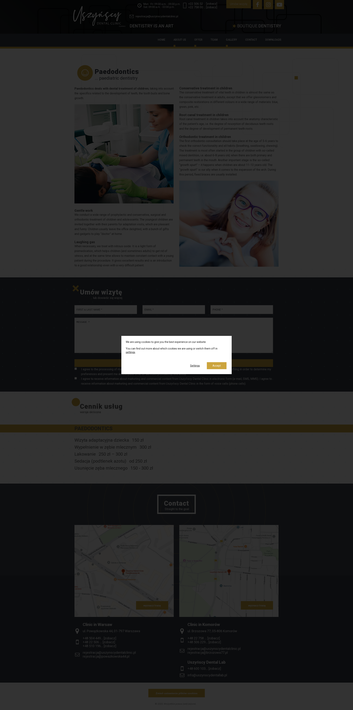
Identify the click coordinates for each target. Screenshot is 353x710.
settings (130, 352)
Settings (195, 365)
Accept (217, 365)
